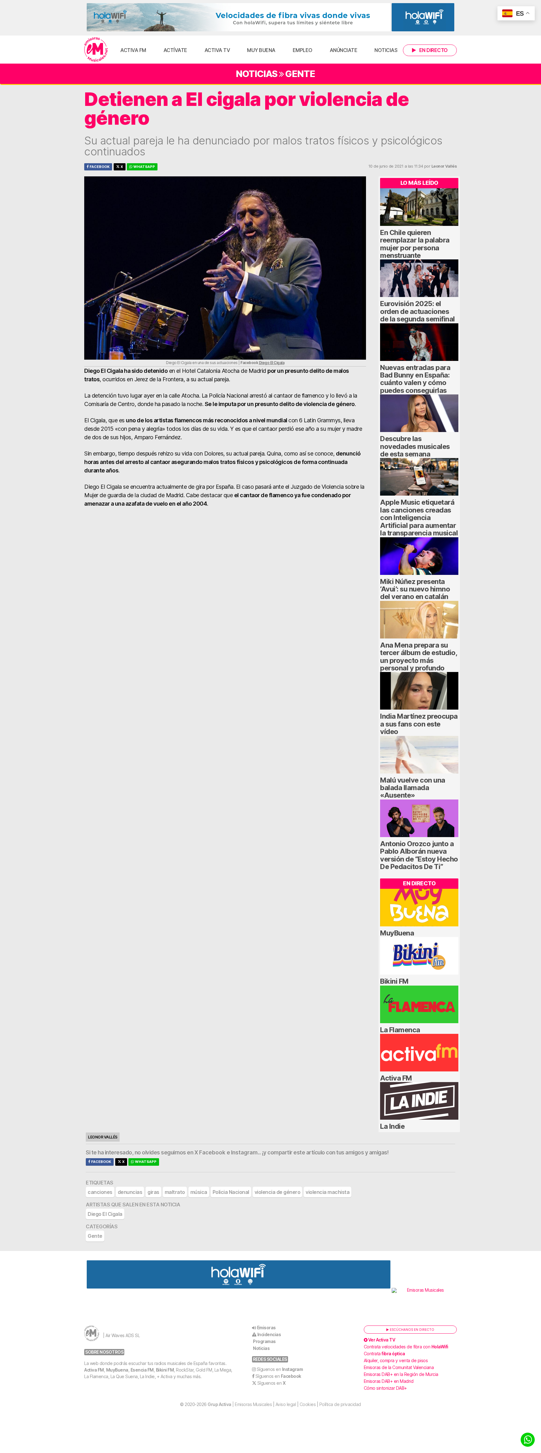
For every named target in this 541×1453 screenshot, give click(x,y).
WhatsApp (143, 166)
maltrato (175, 1192)
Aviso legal (286, 1404)
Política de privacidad (340, 1404)
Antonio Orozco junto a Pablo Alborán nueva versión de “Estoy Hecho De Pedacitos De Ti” (419, 855)
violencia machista (327, 1192)
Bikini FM (394, 981)
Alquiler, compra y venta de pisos (396, 1360)
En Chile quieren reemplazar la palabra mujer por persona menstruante (415, 243)
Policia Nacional (231, 1192)
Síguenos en (280, 1369)
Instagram (244, 1152)
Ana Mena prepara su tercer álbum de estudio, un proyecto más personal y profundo (418, 656)
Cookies (308, 1404)
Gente (300, 73)
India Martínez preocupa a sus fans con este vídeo (419, 724)
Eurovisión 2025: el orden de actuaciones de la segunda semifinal (417, 311)
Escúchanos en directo (411, 1329)
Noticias (385, 50)
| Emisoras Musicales (240, 1404)
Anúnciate (344, 50)
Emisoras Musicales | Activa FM (96, 49)
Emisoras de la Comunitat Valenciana (399, 1367)
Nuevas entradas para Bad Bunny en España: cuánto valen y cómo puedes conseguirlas (415, 378)
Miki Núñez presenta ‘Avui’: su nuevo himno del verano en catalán (415, 589)
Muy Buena (261, 50)
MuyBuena (397, 933)
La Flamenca (400, 1030)
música (198, 1192)
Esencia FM (142, 1369)
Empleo (302, 50)
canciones (100, 1192)
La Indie (392, 1126)
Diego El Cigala (272, 362)
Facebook (99, 166)
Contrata (384, 1353)
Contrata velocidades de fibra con (406, 1346)
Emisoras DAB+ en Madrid (389, 1381)
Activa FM (133, 50)
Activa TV (217, 50)
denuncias (130, 1192)
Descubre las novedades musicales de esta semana (415, 446)
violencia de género (278, 1192)
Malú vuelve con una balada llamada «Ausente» (412, 787)
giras (153, 1192)
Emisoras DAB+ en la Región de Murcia (401, 1374)
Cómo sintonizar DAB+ (385, 1388)
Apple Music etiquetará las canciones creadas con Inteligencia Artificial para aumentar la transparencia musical (419, 517)
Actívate (175, 50)
